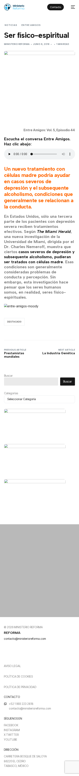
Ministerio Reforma (17, 44)
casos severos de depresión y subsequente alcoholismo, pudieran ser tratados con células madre (39, 256)
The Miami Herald (54, 231)
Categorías (11, 393)
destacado (14, 321)
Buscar (8, 375)
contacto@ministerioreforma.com (25, 638)
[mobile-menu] (71, 7)
